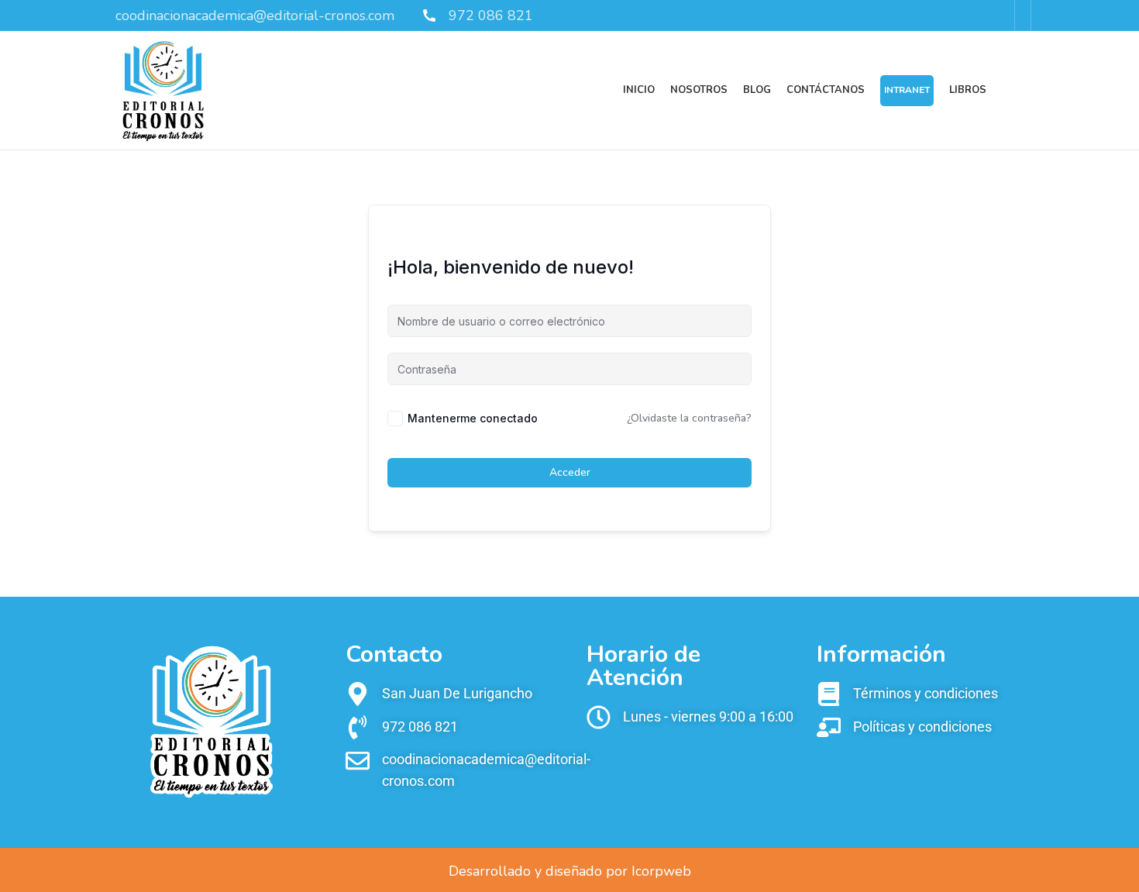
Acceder (569, 472)
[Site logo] (163, 89)
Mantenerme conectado (473, 418)
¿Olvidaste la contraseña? (689, 418)
